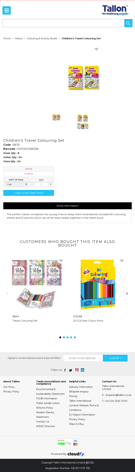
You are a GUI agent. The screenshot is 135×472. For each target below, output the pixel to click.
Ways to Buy (76, 423)
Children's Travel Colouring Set (81, 38)
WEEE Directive (45, 426)
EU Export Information (82, 414)
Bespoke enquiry (79, 391)
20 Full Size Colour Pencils (89, 320)
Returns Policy (44, 407)
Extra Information (67, 205)
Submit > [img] (115, 358)
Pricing (73, 396)
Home (7, 38)
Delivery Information (81, 386)
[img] (65, 370)
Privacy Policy (11, 391)
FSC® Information (46, 398)
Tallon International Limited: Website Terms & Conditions (84, 405)
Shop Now (37, 327)
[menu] (6, 10)
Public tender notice (48, 403)
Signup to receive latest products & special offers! (34, 358)
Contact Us (42, 421)
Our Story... (9, 386)
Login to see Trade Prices (28, 192)
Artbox (19, 38)
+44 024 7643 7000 (114, 400)
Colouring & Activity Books (42, 38)
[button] (128, 23)
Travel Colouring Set (24, 320)
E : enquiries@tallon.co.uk (116, 395)
